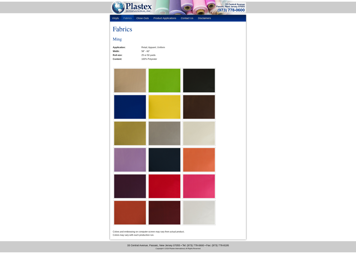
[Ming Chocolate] (199, 107)
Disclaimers (204, 18)
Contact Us (187, 18)
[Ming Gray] (164, 133)
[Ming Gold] (130, 133)
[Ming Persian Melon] (199, 160)
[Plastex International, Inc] (178, 10)
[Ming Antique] (130, 80)
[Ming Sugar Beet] (164, 213)
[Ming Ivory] (199, 133)
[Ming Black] (199, 80)
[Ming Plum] (130, 186)
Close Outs (142, 18)
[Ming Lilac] (130, 160)
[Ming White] (199, 213)
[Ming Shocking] (199, 186)
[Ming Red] (164, 186)
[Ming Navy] (164, 160)
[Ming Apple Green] (164, 80)
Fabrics (127, 18)
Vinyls (115, 18)
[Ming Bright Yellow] (164, 107)
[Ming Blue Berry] (130, 107)
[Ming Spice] (130, 213)
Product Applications (165, 18)
